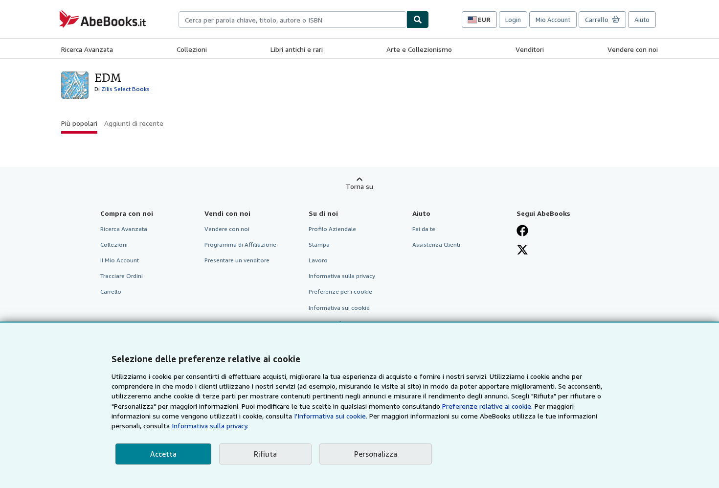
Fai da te (423, 228)
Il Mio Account (119, 260)
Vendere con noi (632, 49)
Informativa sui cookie (339, 307)
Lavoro (318, 260)
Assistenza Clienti (436, 244)
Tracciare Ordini (121, 275)
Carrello (110, 291)
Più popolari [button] (79, 123)
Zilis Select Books (125, 89)
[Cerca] (417, 19)
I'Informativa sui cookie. (330, 416)
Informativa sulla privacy (342, 275)
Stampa (319, 244)
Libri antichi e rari (296, 49)
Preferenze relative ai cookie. (487, 406)
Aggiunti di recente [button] (133, 123)
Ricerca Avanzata (87, 49)
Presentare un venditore (237, 260)
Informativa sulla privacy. (210, 425)
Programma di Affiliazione (240, 244)
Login (513, 19)
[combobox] (292, 19)
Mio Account (553, 19)
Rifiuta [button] (265, 453)
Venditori (530, 49)
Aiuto (642, 19)
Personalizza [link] (375, 453)
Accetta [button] (163, 453)
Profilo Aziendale (332, 228)
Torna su (359, 186)
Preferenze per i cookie (340, 291)
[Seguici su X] (522, 249)
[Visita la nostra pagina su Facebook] (522, 230)
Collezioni (192, 49)
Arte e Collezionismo (419, 49)
